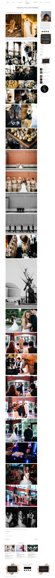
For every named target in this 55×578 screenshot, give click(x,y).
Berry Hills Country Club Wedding (46, 69)
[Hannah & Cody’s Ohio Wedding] (32, 548)
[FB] (42, 31)
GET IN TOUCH (27, 566)
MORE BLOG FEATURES (45, 96)
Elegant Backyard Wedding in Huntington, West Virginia (46, 73)
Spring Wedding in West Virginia (46, 82)
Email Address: (42, 45)
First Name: (41, 48)
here (21, 529)
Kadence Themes (15, 575)
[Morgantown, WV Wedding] (10, 548)
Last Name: (41, 51)
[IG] (46, 31)
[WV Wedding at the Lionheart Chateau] (21, 548)
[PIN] (48, 31)
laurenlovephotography (10, 12)
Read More (12, 557)
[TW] (44, 31)
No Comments (21, 12)
